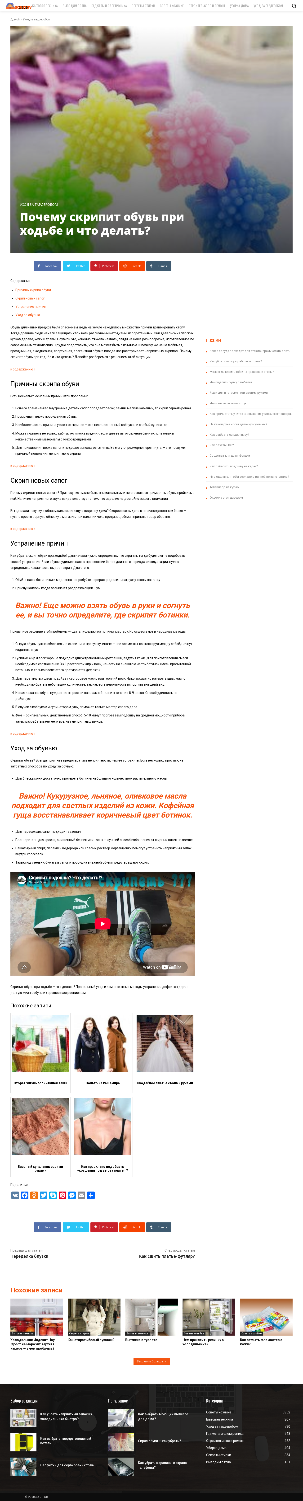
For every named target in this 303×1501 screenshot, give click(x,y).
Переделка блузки (29, 1256)
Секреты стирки (79, 1333)
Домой (15, 19)
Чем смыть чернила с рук (228, 403)
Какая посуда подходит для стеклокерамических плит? (250, 351)
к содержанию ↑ (23, 369)
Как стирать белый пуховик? (91, 1340)
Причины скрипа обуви (33, 290)
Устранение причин (30, 307)
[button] (294, 5)
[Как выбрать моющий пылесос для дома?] (121, 1418)
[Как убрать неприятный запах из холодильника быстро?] (23, 1418)
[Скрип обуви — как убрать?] (121, 1442)
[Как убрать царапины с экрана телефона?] (121, 1467)
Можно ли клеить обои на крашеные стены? (242, 372)
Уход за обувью (27, 315)
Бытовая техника (22, 1333)
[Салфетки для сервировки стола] (23, 1467)
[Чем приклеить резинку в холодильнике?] (209, 1317)
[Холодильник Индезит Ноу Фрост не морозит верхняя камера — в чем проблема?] (36, 1317)
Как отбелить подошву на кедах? (234, 466)
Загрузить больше (150, 1361)
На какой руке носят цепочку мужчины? (238, 424)
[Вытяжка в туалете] (151, 1317)
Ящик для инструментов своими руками (239, 392)
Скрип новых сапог (30, 298)
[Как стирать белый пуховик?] (94, 1317)
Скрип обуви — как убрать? (159, 1441)
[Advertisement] (249, 294)
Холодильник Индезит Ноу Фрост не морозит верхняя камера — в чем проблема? (32, 1344)
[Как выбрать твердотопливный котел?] (23, 1442)
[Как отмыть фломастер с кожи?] (266, 1317)
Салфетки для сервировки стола (67, 1465)
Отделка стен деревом (226, 497)
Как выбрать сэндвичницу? (229, 434)
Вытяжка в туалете (141, 1340)
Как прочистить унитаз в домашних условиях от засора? (251, 414)
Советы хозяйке (194, 1333)
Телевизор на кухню (224, 487)
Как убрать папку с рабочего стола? (236, 361)
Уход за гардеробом (36, 19)
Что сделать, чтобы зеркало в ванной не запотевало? (249, 476)
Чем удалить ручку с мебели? (231, 382)
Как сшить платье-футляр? (167, 1256)
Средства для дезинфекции (230, 455)
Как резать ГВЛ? (222, 445)
